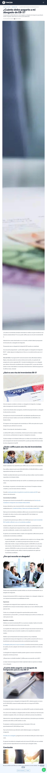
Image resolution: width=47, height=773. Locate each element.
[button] (44, 770)
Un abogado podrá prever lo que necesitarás (14, 644)
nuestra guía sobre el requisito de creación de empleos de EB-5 (23, 492)
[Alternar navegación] (43, 2)
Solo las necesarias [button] (20, 770)
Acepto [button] (27, 770)
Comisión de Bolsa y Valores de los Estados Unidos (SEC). (26, 508)
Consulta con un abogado (9, 735)
